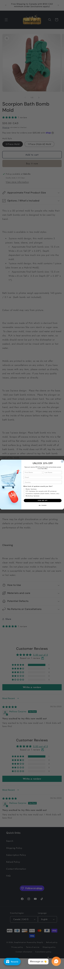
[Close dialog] (62, 461)
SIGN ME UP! (43, 500)
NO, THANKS (43, 505)
